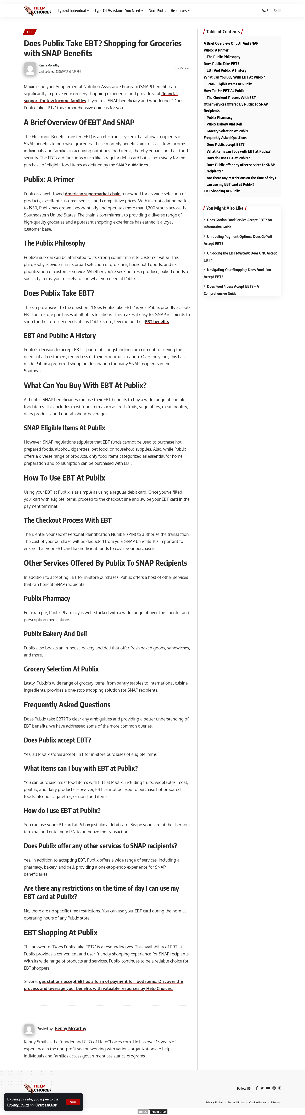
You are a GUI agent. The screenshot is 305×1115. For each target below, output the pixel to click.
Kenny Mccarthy (49, 65)
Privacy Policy (18, 1105)
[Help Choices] (37, 10)
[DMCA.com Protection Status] (152, 1111)
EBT (29, 31)
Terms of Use (46, 1105)
